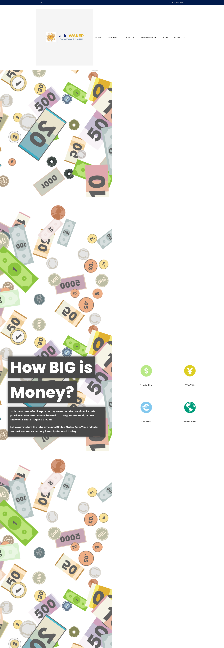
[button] (113, 37)
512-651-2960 (178, 2)
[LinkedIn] (41, 2)
